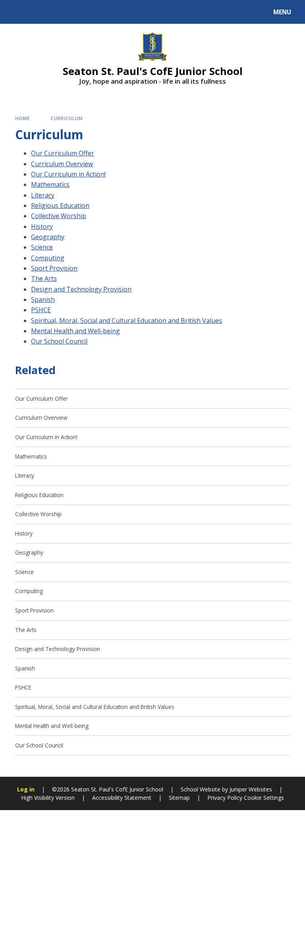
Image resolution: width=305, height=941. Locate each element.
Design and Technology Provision (81, 289)
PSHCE (41, 309)
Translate (68, 13)
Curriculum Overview (62, 163)
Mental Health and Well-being (75, 330)
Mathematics (50, 184)
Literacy (42, 195)
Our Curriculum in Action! (68, 174)
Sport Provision (54, 268)
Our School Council (59, 341)
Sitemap (179, 797)
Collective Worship (58, 215)
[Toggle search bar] (16, 12)
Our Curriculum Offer (62, 153)
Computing (47, 257)
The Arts (44, 278)
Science (42, 247)
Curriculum (66, 118)
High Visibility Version (48, 797)
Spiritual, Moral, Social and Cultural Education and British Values (126, 320)
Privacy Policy (224, 797)
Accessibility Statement (121, 797)
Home (22, 118)
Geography (47, 236)
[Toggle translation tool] (36, 12)
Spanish (43, 299)
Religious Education (60, 205)
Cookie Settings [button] (264, 797)
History (42, 226)
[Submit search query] (100, 11)
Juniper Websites (251, 789)
